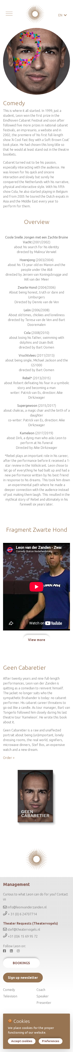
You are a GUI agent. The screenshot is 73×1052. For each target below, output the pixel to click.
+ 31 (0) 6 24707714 (22, 914)
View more (36, 640)
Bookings (21, 963)
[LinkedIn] (13, 951)
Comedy (9, 990)
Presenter (43, 1002)
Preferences (50, 1041)
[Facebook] (6, 951)
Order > (9, 758)
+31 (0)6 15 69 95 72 (22, 936)
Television (10, 996)
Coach (40, 990)
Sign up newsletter (23, 977)
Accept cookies (21, 1041)
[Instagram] (20, 951)
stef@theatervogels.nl (23, 929)
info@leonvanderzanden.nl (27, 907)
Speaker (42, 996)
